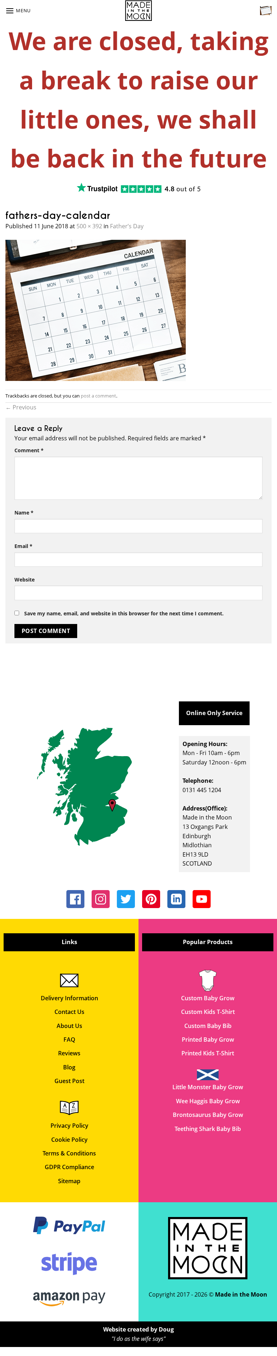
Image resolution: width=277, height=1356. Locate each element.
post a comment (98, 395)
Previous (20, 407)
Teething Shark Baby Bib (208, 1129)
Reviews (69, 1053)
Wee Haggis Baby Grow (208, 1101)
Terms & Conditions (69, 1153)
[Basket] (266, 11)
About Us (69, 1026)
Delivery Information (69, 998)
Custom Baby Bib (208, 1026)
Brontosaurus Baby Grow (208, 1115)
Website (24, 579)
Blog (69, 1067)
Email (23, 546)
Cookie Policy (69, 1140)
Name (24, 512)
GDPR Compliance (69, 1167)
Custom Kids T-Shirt (208, 1012)
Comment (29, 450)
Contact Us (69, 1012)
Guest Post (69, 1081)
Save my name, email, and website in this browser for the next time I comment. (124, 613)
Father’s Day (127, 226)
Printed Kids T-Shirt (207, 1053)
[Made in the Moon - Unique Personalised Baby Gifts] (138, 10)
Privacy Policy (69, 1126)
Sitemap (69, 1181)
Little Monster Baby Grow (207, 1087)
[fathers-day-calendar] (95, 310)
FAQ (69, 1039)
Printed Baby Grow (208, 1039)
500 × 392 (89, 226)
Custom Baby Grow (207, 998)
